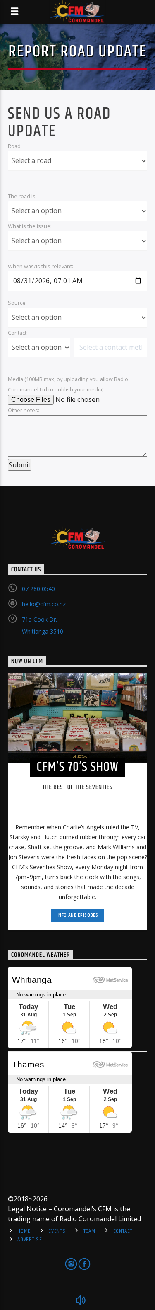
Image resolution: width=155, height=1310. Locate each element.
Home (24, 1231)
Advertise (29, 1239)
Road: (15, 146)
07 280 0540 (38, 589)
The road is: (22, 196)
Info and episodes (77, 915)
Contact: (18, 332)
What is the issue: (30, 226)
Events (56, 1231)
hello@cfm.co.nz (44, 604)
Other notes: (23, 410)
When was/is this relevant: (40, 266)
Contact (123, 1231)
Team (89, 1231)
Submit (20, 464)
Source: (17, 302)
